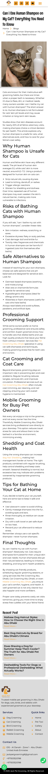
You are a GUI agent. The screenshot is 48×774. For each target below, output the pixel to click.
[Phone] (43, 760)
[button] (40, 3)
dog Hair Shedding (12, 457)
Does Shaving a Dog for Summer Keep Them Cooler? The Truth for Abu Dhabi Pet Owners (21, 650)
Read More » (10, 626)
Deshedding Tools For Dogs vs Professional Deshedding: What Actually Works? (23, 667)
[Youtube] (33, 3)
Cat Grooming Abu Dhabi (15, 385)
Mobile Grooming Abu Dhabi (17, 581)
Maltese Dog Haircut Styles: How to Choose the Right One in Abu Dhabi (24, 620)
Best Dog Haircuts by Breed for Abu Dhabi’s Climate (23, 635)
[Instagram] (21, 3)
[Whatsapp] (16, 3)
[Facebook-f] (27, 3)
